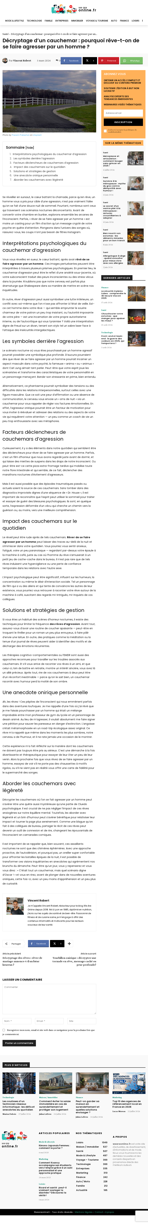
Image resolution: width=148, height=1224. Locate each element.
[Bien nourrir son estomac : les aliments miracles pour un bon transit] (135, 235)
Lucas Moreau (118, 1111)
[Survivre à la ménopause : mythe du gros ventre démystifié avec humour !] (135, 183)
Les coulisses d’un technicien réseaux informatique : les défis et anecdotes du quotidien (19, 1105)
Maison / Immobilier (48, 1097)
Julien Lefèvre (45, 1114)
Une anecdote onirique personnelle (36, 175)
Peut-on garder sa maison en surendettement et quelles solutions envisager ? (87, 1107)
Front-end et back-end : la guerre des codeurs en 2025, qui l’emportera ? (112, 340)
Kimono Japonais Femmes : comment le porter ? (54, 1147)
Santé (6, 34)
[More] (69, 943)
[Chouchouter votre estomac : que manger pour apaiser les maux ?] (136, 316)
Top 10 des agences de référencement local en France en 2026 (127, 1104)
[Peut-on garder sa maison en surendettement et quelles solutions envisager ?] (92, 1083)
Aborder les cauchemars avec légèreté (38, 180)
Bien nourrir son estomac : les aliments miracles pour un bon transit (114, 237)
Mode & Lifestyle (47, 1142)
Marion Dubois (9, 1114)
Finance (104, 287)
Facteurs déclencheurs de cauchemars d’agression (46, 163)
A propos (109, 1212)
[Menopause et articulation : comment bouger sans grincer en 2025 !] (135, 158)
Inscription (123, 122)
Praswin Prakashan (20, 135)
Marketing (117, 1097)
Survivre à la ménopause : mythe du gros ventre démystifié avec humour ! (114, 186)
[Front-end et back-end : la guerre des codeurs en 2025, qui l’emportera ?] (136, 338)
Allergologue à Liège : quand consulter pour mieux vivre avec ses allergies (114, 259)
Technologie (107, 332)
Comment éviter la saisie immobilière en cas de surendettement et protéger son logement (55, 1105)
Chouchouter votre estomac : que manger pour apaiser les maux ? (113, 317)
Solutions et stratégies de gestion (35, 171)
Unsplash (37, 135)
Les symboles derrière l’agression (34, 158)
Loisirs (42, 1184)
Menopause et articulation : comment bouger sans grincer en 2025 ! (113, 161)
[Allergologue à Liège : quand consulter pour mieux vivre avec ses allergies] (135, 258)
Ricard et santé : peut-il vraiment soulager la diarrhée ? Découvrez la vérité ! (53, 1191)
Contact (99, 1212)
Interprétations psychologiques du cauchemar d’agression (50, 154)
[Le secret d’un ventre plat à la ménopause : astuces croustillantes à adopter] (135, 208)
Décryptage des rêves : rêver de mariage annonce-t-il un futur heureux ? (22, 961)
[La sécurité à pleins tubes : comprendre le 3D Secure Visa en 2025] (136, 293)
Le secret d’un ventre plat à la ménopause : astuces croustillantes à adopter (112, 212)
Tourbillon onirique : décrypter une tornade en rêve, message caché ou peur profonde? (74, 961)
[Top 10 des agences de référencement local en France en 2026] (128, 1083)
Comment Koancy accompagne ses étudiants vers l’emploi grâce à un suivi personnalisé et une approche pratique (55, 1168)
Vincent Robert (22, 60)
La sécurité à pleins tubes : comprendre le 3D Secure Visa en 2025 (113, 295)
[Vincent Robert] (5, 60)
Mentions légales (84, 1212)
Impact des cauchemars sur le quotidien (39, 167)
